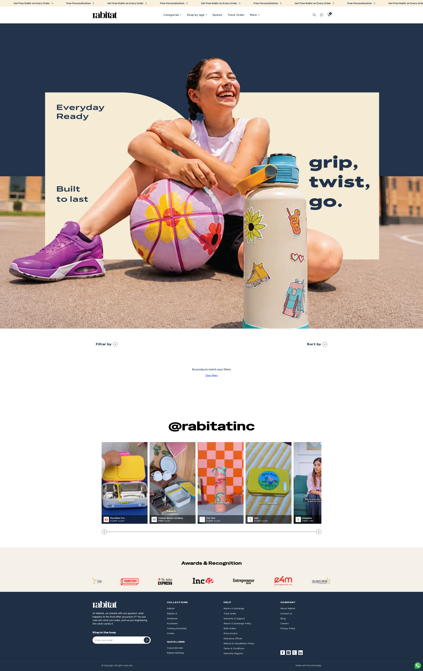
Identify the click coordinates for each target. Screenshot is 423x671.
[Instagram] (288, 652)
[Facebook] (282, 652)
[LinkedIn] (300, 652)
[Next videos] (318, 531)
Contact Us (286, 613)
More (253, 15)
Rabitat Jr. (172, 613)
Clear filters (211, 375)
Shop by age (196, 15)
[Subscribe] (147, 640)
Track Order (236, 15)
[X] (294, 652)
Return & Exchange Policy (237, 623)
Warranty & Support (234, 618)
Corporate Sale (175, 648)
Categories (171, 15)
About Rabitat (287, 608)
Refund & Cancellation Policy (239, 643)
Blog (283, 618)
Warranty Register (233, 653)
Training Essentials (177, 628)
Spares (217, 15)
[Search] (314, 15)
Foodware (172, 623)
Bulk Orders (230, 628)
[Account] (321, 15)
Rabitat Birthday (175, 652)
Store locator (231, 633)
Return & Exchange (234, 608)
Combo (170, 633)
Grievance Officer (233, 638)
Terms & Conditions (234, 648)
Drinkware (172, 618)
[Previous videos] (104, 531)
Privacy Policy (287, 628)
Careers (284, 623)
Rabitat (170, 608)
